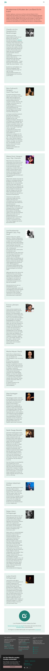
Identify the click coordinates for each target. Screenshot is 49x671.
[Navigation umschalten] (44, 2)
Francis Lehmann (28, 664)
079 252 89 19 (38, 629)
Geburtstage (11, 648)
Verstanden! (12, 666)
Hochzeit (6, 648)
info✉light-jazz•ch (26, 642)
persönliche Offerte (20, 627)
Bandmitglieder (23, 646)
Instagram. (19, 39)
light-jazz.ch (27, 663)
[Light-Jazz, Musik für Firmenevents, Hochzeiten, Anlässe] (5, 2)
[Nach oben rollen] (46, 668)
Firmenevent (10, 646)
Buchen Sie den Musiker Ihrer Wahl (15, 625)
